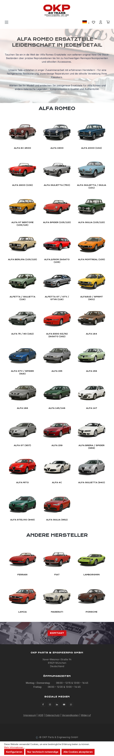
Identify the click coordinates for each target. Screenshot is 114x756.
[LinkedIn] (57, 704)
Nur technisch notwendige (42, 751)
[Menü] (6, 22)
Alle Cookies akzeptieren (78, 751)
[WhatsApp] (71, 704)
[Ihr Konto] (100, 22)
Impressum (29, 715)
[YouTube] (64, 704)
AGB (40, 715)
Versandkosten (70, 715)
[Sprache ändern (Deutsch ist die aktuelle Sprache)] (85, 22)
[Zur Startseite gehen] (57, 10)
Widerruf (86, 715)
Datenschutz (52, 715)
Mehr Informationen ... (14, 747)
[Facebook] (43, 704)
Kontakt (57, 633)
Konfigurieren (14, 751)
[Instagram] (50, 704)
